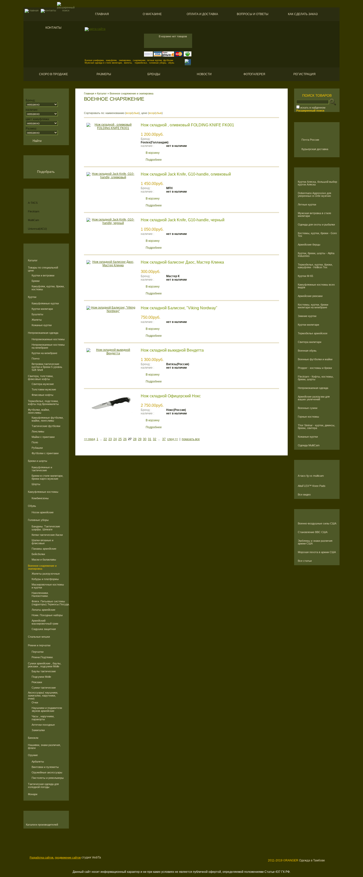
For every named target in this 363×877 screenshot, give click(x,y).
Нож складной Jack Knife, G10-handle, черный (182, 220)
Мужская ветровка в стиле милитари (314, 214)
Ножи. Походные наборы (47, 615)
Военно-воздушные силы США (317, 523)
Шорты (36, 484)
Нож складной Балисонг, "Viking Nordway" (179, 308)
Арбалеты (38, 761)
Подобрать (46, 172)
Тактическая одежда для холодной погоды (43, 785)
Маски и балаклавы (44, 559)
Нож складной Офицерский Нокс (171, 396)
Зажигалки (38, 730)
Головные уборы (38, 519)
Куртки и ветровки (43, 275)
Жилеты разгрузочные (46, 573)
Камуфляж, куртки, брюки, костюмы (48, 288)
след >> (172, 439)
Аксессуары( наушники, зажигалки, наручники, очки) (43, 695)
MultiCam (33, 220)
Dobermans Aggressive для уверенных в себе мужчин (314, 194)
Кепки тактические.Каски (47, 534)
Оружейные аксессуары (47, 772)
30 (144, 439)
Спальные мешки (39, 636)
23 (110, 439)
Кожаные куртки (42, 325)
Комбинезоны (40, 498)
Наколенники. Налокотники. (40, 594)
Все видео (304, 494)
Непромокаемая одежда (43, 332)
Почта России (310, 139)
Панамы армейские (44, 548)
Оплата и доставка (202, 14)
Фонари (32, 794)
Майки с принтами (43, 436)
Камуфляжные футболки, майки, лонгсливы (47, 419)
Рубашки (37, 447)
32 (154, 439)
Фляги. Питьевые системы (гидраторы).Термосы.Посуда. (48, 603)
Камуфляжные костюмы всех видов (316, 286)
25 (120, 439)
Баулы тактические (44, 671)
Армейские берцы (309, 244)
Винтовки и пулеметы (45, 766)
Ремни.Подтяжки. (42, 657)
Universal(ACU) (37, 228)
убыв (135, 113)
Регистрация (304, 74)
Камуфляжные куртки (45, 303)
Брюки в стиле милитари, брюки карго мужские (47, 477)
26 (125, 439)
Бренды (153, 74)
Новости (204, 74)
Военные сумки (307, 408)
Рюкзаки (37, 682)
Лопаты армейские (43, 609)
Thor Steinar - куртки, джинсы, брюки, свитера (316, 426)
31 (149, 439)
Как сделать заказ (303, 14)
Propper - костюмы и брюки (315, 368)
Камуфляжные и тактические (42, 469)
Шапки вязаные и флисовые (42, 542)
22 (105, 439)
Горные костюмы (308, 416)
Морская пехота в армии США (317, 552)
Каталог (33, 260)
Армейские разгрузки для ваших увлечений (314, 398)
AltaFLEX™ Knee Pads (311, 486)
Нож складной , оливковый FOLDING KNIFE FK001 (187, 125)
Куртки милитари (42, 308)
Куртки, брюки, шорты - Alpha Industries (316, 254)
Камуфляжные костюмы (43, 491)
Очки (35, 702)
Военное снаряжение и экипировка (42, 567)
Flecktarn (33, 211)
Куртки (32, 296)
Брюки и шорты (37, 460)
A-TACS (33, 202)
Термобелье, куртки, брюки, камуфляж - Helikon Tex (315, 266)
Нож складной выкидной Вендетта (172, 350)
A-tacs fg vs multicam (311, 475)
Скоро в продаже (53, 74)
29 (139, 439)
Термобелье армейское (312, 333)
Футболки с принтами (45, 453)
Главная (102, 14)
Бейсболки (38, 554)
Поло (35, 442)
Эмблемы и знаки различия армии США (315, 542)
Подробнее (154, 159)
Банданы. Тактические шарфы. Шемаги (46, 528)
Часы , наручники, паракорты (43, 718)
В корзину (153, 153)
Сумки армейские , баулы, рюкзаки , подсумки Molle (44, 665)
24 (115, 439)
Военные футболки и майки (315, 359)
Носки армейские (43, 512)
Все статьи (305, 561)
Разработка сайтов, (42, 857)
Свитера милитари (309, 342)
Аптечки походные (43, 724)
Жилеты (37, 319)
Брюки (36, 280)
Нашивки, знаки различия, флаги (44, 746)
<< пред (89, 439)
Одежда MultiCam (309, 445)
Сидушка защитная (44, 629)
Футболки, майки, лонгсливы (39, 411)
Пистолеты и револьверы (48, 777)
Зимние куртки (307, 316)
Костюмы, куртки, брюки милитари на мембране (313, 306)
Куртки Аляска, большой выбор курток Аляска (317, 183)
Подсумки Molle (41, 676)
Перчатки (37, 651)
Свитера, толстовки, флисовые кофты (40, 378)
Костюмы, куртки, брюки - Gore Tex (317, 234)
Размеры (104, 74)
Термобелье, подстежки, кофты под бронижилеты (43, 402)
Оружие (33, 755)
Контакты (53, 27)
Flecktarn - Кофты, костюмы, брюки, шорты (316, 378)
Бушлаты (37, 314)
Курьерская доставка (315, 149)
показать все (191, 439)
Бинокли (33, 737)
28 (135, 439)
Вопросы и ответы (252, 14)
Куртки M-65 (305, 276)
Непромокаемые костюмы (48, 339)
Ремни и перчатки (39, 645)
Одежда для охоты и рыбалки (316, 224)
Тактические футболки (46, 426)
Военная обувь (307, 350)
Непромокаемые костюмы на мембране (48, 346)
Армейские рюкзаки (310, 296)
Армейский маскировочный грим (45, 622)
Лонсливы (38, 431)
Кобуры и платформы (45, 579)
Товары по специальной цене (43, 269)
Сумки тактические (44, 687)
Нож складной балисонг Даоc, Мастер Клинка (182, 262)
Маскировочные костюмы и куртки (48, 586)
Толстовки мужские (44, 389)
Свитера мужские (43, 383)
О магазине (152, 14)
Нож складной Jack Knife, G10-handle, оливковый (186, 174)
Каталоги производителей (42, 824)
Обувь (32, 505)
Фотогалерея (254, 74)
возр (129, 113)
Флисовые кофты (42, 394)
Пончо (36, 358)
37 (164, 439)
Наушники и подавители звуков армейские (47, 709)
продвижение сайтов (68, 857)
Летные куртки (307, 204)
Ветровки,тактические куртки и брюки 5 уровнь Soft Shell (47, 366)
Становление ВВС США (312, 532)
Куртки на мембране (44, 353)
